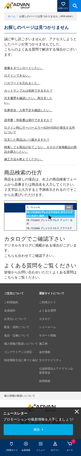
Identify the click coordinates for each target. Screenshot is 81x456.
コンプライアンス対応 (18, 352)
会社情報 (44, 352)
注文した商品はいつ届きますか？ (26, 139)
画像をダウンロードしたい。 (23, 68)
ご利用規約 (11, 302)
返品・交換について (16, 335)
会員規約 (9, 310)
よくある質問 (47, 310)
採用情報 (44, 381)
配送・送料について (16, 327)
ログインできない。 (17, 75)
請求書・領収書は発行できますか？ (28, 120)
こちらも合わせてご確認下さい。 (30, 255)
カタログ (44, 318)
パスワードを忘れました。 (22, 83)
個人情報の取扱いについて (21, 343)
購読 (37, 429)
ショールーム (47, 327)
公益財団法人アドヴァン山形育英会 (56, 370)
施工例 (43, 343)
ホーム (12, 16)
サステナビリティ (50, 360)
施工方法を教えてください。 (23, 159)
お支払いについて (15, 318)
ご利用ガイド (47, 302)
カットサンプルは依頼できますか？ (28, 90)
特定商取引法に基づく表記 (21, 360)
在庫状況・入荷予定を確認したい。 (28, 110)
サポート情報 (47, 335)
